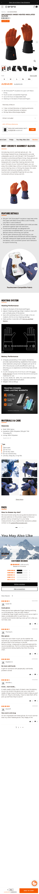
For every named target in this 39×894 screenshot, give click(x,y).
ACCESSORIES (12, 12)
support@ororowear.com (19, 523)
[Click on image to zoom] (35, 61)
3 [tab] (22, 527)
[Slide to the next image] (37, 42)
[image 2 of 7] (9, 68)
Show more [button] (19, 499)
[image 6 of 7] (30, 68)
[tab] (11, 139)
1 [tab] (16, 527)
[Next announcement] (37, 2)
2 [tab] (19, 527)
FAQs (11, 140)
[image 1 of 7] (3, 68)
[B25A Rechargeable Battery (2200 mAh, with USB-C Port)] (5, 129)
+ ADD (33, 130)
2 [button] (18, 727)
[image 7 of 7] (35, 68)
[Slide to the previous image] (2, 42)
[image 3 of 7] (14, 68)
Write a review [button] (19, 584)
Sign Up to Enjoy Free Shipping (19, 2)
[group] (19, 517)
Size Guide (33, 76)
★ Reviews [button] (1, 449)
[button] (2, 7)
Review (35, 140)
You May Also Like (22, 140)
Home (3, 12)
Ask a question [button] (19, 589)
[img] (5, 601)
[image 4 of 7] (19, 68)
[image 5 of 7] (24, 68)
